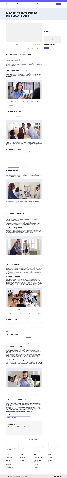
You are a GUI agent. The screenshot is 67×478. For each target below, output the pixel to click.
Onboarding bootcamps (38, 457)
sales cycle (15, 283)
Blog (49, 455)
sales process (17, 60)
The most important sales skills (12, 417)
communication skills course (23, 75)
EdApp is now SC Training (24, 455)
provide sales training (18, 50)
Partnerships (36, 461)
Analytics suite (8, 458)
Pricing (38, 3)
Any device (22, 460)
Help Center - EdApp (37, 460)
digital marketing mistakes (37, 325)
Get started (36, 455)
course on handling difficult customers (15, 402)
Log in (53, 3)
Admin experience (9, 457)
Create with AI (8, 461)
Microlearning (22, 458)
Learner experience (9, 466)
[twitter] (57, 476)
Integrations (50, 461)
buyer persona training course (17, 208)
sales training (18, 116)
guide (35, 153)
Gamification (22, 463)
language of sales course (32, 106)
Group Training (8, 464)
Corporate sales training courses (12, 418)
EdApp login (36, 464)
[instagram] (60, 476)
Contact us (36, 467)
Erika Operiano (46, 27)
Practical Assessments (9, 467)
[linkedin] (54, 476)
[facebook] (58, 476)
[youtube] (55, 476)
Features (7, 455)
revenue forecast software (24, 314)
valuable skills (28, 337)
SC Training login (37, 463)
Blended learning (23, 461)
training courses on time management (32, 258)
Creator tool (8, 463)
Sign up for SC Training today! (27, 411)
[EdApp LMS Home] (8, 4)
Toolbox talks (50, 463)
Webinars (50, 457)
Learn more (36, 0)
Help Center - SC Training (38, 458)
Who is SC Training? (23, 457)
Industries (50, 460)
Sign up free (46, 48)
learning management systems (13, 167)
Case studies (50, 458)
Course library (8, 460)
